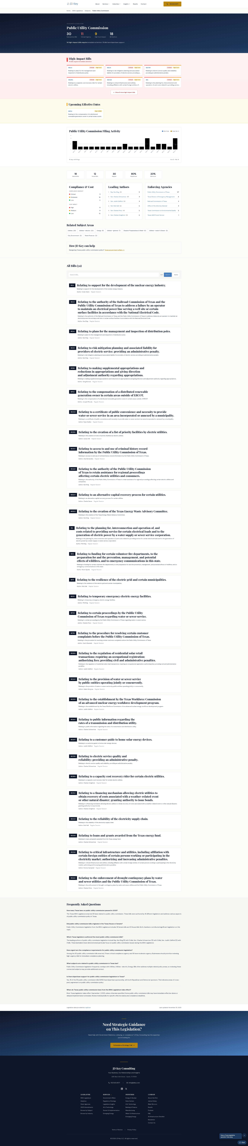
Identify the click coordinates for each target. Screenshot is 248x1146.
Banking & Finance (131, 1107)
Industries (116, 4)
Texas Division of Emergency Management (161, 197)
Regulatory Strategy (109, 1101)
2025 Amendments (87, 1107)
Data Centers (130, 1101)
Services (105, 4)
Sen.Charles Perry (116, 210)
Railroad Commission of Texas (157, 201)
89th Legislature (77, 11)
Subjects (87, 11)
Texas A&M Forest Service (156, 215)
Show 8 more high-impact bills (125, 92)
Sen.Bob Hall (115, 206)
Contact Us (151, 1123)
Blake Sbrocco (152, 1104)
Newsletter (151, 1120)
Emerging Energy (108, 1113)
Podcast (150, 1110)
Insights (126, 4)
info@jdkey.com (134, 1083)
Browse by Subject (87, 1110)
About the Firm (153, 1098)
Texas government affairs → (114, 250)
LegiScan (88, 1007)
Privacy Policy (131, 1130)
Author (176, 275)
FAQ (149, 1113)
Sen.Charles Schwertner (118, 197)
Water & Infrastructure (133, 1113)
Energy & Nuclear (131, 1098)
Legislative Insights (109, 1104)
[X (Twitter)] (126, 1089)
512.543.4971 (115, 1083)
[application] (124, 145)
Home (68, 11)
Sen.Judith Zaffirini (117, 201)
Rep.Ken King (115, 192)
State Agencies (85, 1104)
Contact (143, 4)
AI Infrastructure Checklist (156, 1116)
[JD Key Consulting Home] (72, 4)
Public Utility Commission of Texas (159, 192)
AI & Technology (108, 1107)
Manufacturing (130, 1110)
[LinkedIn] (122, 1089)
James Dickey (152, 1101)
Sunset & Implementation (111, 1110)
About (97, 4)
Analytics (83, 1101)
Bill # (168, 275)
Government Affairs (109, 1098)
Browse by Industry (87, 1113)
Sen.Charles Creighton (118, 215)
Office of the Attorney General (157, 206)
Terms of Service (117, 1130)
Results (135, 4)
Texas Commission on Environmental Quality (162, 210)
